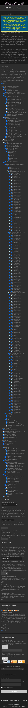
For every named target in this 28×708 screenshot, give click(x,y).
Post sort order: (6, 546)
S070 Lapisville (14, 381)
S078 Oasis (13, 404)
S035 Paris (13, 275)
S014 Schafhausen (15, 211)
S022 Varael (13, 236)
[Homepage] (14, 4)
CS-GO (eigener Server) (10, 437)
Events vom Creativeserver (13, 146)
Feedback (7, 95)
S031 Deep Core (15, 263)
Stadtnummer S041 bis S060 (17, 292)
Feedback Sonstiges (11, 115)
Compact (5, 626)
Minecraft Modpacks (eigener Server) (14, 431)
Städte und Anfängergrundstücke (15, 164)
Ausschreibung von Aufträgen (15, 424)
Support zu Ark (11, 127)
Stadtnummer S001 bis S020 (17, 171)
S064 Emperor (14, 363)
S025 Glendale (14, 245)
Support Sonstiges (11, 138)
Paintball (11, 155)
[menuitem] (10, 8)
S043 (11, 300)
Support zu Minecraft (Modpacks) (16, 135)
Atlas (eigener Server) (10, 435)
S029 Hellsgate (14, 257)
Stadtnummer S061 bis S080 (17, 353)
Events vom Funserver (12, 148)
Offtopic (6, 496)
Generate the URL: (7, 640)
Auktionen (10, 418)
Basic (4, 627)
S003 (11, 179)
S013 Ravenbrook (15, 208)
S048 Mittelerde (14, 315)
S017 (11, 220)
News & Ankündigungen (10, 87)
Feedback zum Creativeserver (15, 101)
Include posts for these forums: (10, 70)
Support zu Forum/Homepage (14, 136)
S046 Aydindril (14, 309)
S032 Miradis (14, 266)
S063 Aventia (14, 360)
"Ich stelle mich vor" (9, 443)
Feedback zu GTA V (12, 111)
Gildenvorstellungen (12, 421)
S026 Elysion (14, 248)
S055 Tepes (13, 335)
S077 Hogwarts (14, 402)
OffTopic (6, 444)
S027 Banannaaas (15, 251)
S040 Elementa (14, 289)
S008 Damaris (14, 194)
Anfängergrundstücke (15, 169)
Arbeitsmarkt (10, 422)
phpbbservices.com (17, 666)
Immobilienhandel (10, 413)
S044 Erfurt (13, 303)
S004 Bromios (14, 182)
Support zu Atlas (11, 129)
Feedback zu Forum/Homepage (14, 114)
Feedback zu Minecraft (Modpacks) (17, 112)
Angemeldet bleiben (7, 688)
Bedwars (11, 152)
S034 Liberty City (15, 272)
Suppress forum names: (8, 576)
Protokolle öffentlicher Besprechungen (14, 93)
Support (6, 117)
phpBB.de (22, 706)
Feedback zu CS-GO (12, 108)
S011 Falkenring (14, 202)
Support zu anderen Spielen (13, 126)
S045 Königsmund (15, 306)
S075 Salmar (13, 396)
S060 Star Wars (14, 350)
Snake (10, 157)
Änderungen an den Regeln (13, 92)
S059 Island (13, 347)
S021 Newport (14, 233)
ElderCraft (7, 474)
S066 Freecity (14, 369)
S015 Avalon (13, 214)
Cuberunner (12, 154)
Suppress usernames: (7, 593)
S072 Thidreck (14, 387)
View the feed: (6, 653)
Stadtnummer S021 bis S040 (17, 232)
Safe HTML (6, 629)
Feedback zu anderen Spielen (14, 104)
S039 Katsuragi (14, 286)
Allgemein (11, 167)
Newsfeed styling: (6, 612)
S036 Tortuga (14, 278)
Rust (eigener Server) (10, 434)
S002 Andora (14, 176)
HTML (4, 630)
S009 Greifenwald (15, 197)
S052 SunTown (14, 326)
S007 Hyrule (13, 191)
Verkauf (9, 415)
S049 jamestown (15, 317)
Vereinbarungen (16, 174)
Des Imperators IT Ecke (10, 441)
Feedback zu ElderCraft (12, 96)
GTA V (6, 438)
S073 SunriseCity (15, 390)
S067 (11, 372)
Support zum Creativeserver (15, 123)
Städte (7, 486)
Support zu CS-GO (12, 130)
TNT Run (11, 160)
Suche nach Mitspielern (10, 430)
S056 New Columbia (16, 338)
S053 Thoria (13, 329)
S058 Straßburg (14, 344)
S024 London (14, 242)
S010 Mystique (14, 199)
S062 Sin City (14, 357)
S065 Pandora (14, 366)
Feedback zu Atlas (12, 107)
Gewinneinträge (11, 151)
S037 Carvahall (14, 281)
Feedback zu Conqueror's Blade (16, 110)
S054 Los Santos (15, 332)
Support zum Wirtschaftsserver (15, 120)
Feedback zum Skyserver (14, 99)
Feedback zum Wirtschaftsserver (16, 98)
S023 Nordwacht (15, 239)
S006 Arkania (14, 188)
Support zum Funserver (13, 124)
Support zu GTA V (12, 133)
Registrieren (12, 675)
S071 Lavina (13, 384)
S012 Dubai (13, 205)
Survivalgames (13, 158)
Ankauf (9, 416)
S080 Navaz (13, 410)
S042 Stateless (14, 297)
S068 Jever (13, 375)
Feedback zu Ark (11, 105)
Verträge (9, 494)
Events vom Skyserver (12, 145)
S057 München (14, 341)
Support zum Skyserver (13, 121)
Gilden (7, 419)
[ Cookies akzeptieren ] (14, 30)
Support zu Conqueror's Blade (15, 132)
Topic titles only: (6, 585)
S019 (11, 226)
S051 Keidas (14, 323)
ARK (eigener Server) (10, 432)
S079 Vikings (14, 407)
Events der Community (12, 161)
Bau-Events (10, 149)
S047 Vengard (14, 312)
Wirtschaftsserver (9, 163)
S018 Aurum (13, 223)
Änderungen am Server (12, 90)
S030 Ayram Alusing (15, 260)
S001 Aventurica (14, 173)
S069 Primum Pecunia (16, 378)
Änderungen (7, 89)
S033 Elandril (14, 269)
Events (6, 142)
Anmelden (4, 675)
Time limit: (4, 507)
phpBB (17, 704)
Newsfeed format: (6, 609)
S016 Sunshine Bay (15, 217)
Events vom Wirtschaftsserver (14, 143)
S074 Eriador (14, 393)
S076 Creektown (15, 399)
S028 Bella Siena (15, 254)
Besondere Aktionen (9, 139)
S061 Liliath (13, 354)
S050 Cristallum (14, 320)
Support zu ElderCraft (12, 118)
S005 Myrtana (14, 185)
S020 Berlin (13, 229)
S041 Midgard (14, 294)
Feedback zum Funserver (14, 102)
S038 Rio (12, 284)
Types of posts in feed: (8, 502)
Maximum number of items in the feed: (12, 523)
